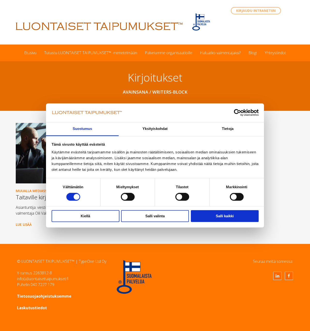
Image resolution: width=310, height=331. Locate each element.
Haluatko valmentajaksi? (220, 52)
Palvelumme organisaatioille (168, 52)
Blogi (252, 52)
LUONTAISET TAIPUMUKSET (99, 26)
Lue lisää (24, 224)
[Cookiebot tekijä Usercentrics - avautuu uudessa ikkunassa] (237, 112)
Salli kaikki (225, 216)
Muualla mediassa (32, 190)
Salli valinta (155, 216)
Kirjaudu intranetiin (256, 10)
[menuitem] (30, 52)
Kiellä (85, 216)
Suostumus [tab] (82, 129)
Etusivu (30, 52)
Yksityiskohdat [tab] (155, 129)
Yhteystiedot (275, 52)
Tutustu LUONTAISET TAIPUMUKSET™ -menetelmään (90, 52)
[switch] (128, 197)
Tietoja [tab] (227, 129)
